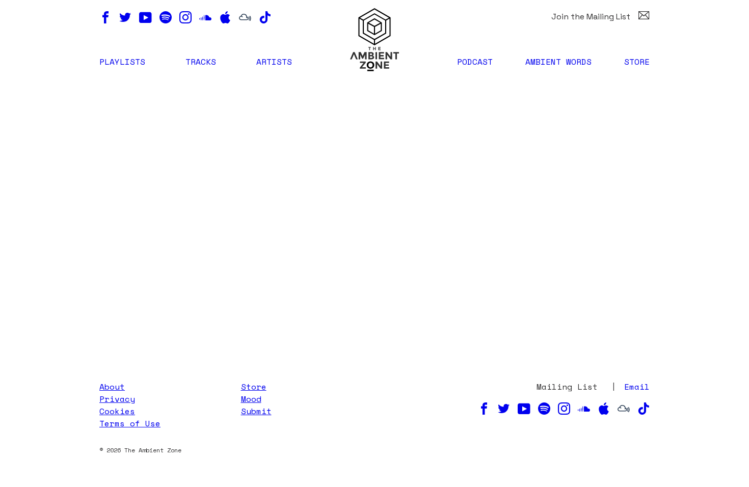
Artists (274, 62)
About (112, 387)
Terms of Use (129, 423)
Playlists (122, 62)
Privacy (117, 399)
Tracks (200, 62)
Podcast (475, 62)
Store (637, 62)
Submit (256, 411)
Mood (251, 399)
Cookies (117, 411)
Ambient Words (558, 62)
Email (637, 387)
